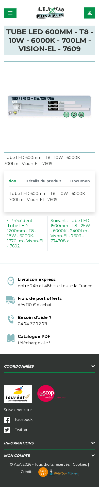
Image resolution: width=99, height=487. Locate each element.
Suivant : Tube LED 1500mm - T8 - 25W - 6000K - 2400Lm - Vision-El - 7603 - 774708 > (70, 230)
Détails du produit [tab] (43, 181)
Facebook (23, 419)
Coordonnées (19, 366)
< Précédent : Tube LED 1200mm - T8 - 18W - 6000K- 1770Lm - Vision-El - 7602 (25, 233)
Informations (19, 443)
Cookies (80, 464)
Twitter (20, 429)
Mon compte (17, 455)
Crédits (33, 472)
